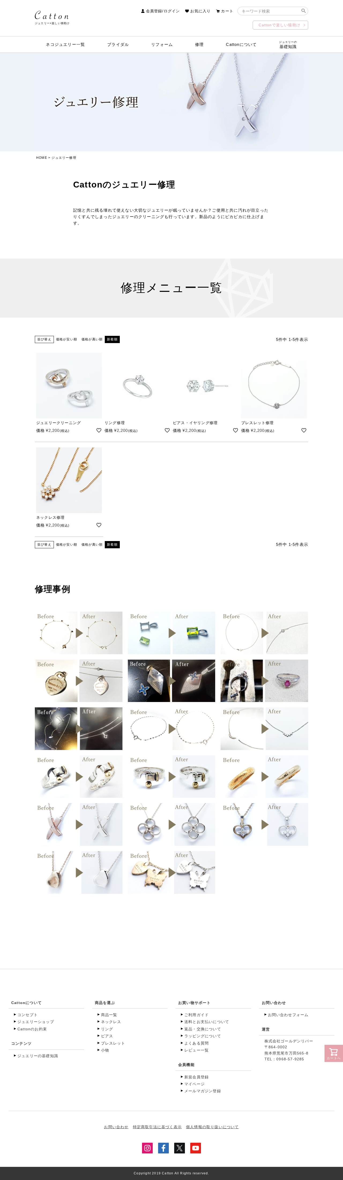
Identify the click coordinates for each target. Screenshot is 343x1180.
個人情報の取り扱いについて (212, 1127)
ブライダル (118, 44)
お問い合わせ (274, 1003)
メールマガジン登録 (202, 1091)
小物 (105, 1050)
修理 (199, 44)
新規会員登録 (196, 1077)
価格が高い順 (92, 339)
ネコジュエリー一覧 (65, 44)
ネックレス (111, 1022)
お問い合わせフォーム (288, 1015)
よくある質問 (196, 1043)
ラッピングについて (202, 1036)
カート (227, 11)
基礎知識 (288, 45)
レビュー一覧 (196, 1050)
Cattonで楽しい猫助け (279, 25)
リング (107, 1029)
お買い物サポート (194, 1003)
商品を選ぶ (105, 1003)
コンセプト (27, 1015)
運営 (266, 1029)
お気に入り (200, 11)
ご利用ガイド (196, 1015)
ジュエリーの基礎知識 (37, 1056)
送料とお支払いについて (206, 1022)
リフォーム (162, 44)
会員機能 (186, 1065)
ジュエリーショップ (35, 1022)
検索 (303, 11)
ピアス (107, 1036)
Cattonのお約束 (32, 1029)
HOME (41, 158)
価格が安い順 (66, 339)
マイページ (194, 1084)
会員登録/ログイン (163, 11)
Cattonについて (241, 44)
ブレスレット (113, 1043)
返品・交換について (202, 1029)
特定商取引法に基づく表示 (157, 1127)
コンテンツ (21, 1043)
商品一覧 (109, 1015)
